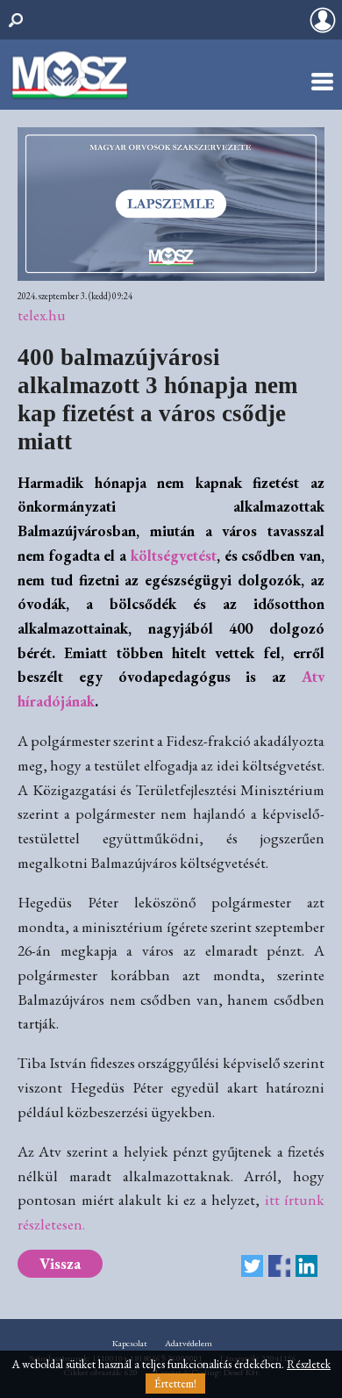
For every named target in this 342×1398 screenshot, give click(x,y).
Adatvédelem (188, 1343)
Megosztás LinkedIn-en (306, 1266)
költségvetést (174, 555)
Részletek (309, 1364)
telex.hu (42, 315)
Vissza (60, 1263)
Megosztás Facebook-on (279, 1266)
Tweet (252, 1266)
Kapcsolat (129, 1343)
